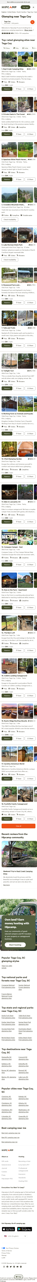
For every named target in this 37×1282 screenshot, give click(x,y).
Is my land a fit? (24, 1165)
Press (3, 1175)
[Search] (32, 22)
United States (11, 12)
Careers (4, 1171)
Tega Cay (30, 12)
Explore (4, 12)
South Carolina (21, 12)
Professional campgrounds (23, 1169)
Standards (22, 1177)
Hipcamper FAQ (7, 1178)
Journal (4, 1168)
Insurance (22, 1174)
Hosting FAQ (23, 1181)
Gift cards (5, 1161)
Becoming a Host (24, 1161)
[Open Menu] (33, 7)
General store (6, 1165)
